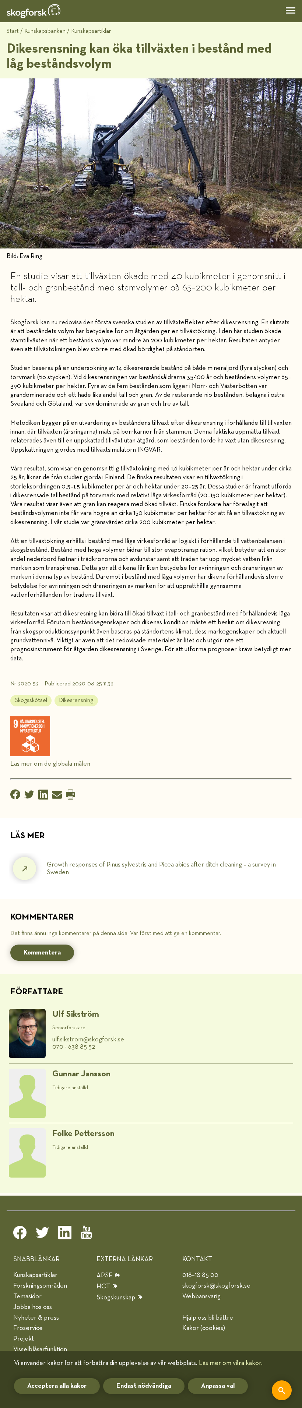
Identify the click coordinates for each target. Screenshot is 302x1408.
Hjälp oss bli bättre (207, 1318)
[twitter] (42, 1234)
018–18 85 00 (200, 1275)
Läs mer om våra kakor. (231, 1363)
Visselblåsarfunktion (40, 1349)
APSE (104, 1275)
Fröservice (28, 1328)
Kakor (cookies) (203, 1328)
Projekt (23, 1338)
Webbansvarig (201, 1296)
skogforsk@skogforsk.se (216, 1285)
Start (13, 31)
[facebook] (20, 1234)
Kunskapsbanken (45, 31)
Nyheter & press (36, 1318)
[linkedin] (64, 1234)
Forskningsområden (40, 1285)
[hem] (33, 11)
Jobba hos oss (32, 1307)
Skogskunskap (115, 1297)
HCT (103, 1286)
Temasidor (27, 1296)
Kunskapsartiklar (91, 31)
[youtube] (87, 1234)
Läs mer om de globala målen (50, 764)
